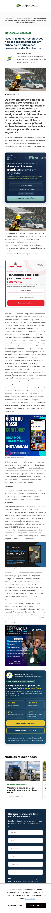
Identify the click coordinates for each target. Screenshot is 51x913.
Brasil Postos (8, 18)
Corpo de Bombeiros (21, 317)
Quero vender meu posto (25, 723)
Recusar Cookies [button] (15, 906)
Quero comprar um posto (25, 730)
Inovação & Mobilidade (23, 18)
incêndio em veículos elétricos (30, 248)
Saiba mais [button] (30, 899)
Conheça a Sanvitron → (26, 303)
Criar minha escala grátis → (25, 198)
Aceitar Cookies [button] (36, 906)
